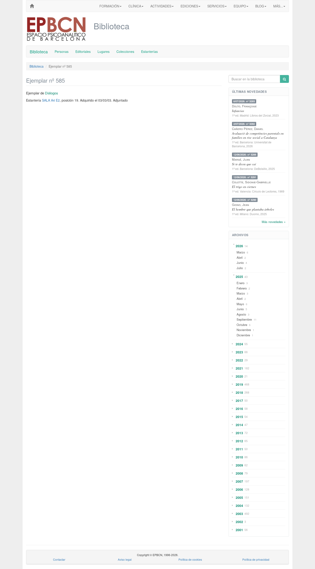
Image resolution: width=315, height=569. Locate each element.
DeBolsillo (260, 169)
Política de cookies (190, 559)
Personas (61, 51)
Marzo (241, 252)
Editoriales (83, 51)
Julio (240, 268)
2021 (239, 368)
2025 (239, 276)
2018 (239, 392)
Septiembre (244, 319)
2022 (239, 360)
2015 (239, 416)
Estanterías (149, 51)
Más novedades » (273, 222)
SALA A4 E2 (51, 100)
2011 (239, 449)
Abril (240, 257)
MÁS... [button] (278, 6)
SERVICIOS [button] (215, 6)
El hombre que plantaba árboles (253, 209)
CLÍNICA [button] (134, 6)
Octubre (242, 324)
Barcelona (246, 142)
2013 (239, 433)
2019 (239, 384)
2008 (239, 473)
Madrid (244, 115)
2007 (239, 481)
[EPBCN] (31, 6)
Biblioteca (39, 51)
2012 (239, 441)
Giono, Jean (240, 204)
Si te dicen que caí (244, 164)
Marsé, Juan (241, 159)
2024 (239, 344)
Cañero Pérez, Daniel (247, 128)
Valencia (245, 191)
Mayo (240, 304)
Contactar (59, 559)
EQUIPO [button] (240, 6)
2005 (239, 497)
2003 (239, 513)
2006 (239, 489)
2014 (239, 424)
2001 (239, 529)
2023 (239, 352)
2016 (239, 408)
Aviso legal (125, 559)
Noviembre (244, 330)
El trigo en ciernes (244, 186)
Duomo (254, 214)
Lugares (104, 51)
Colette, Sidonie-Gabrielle (251, 182)
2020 (239, 376)
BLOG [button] (259, 6)
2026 (239, 246)
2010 (239, 457)
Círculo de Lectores (264, 191)
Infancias (238, 110)
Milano (244, 214)
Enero (240, 283)
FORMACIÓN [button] (109, 6)
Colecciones (125, 51)
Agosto (241, 314)
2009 (239, 465)
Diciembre (243, 335)
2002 (239, 521)
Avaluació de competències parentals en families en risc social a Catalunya (258, 135)
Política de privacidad (255, 559)
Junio (240, 262)
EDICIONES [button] (189, 6)
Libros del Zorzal (260, 115)
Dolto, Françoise (244, 106)
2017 (239, 400)
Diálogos (51, 92)
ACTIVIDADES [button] (160, 6)
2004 (239, 505)
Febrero (242, 288)
